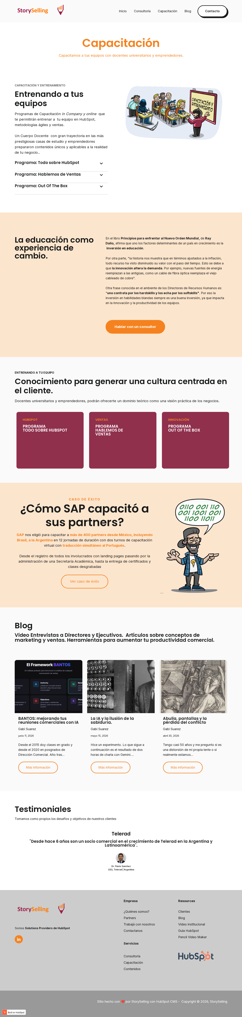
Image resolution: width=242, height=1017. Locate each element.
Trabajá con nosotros (139, 924)
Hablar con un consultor (135, 327)
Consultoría (142, 11)
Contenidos (132, 969)
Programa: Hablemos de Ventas (48, 174)
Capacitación (167, 11)
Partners (130, 918)
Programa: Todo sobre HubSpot (47, 162)
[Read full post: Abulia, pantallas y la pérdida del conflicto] (193, 686)
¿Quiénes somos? (136, 911)
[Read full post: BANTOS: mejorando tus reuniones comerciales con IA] (48, 686)
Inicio (123, 11)
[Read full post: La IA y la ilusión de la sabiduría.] (121, 686)
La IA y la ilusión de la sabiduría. (112, 720)
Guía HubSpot (188, 931)
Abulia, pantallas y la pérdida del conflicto (185, 720)
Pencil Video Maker (192, 937)
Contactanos (133, 931)
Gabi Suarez (27, 729)
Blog (187, 11)
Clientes (184, 911)
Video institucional (191, 924)
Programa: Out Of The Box (41, 186)
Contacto (212, 11)
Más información (38, 767)
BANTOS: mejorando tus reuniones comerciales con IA (48, 720)
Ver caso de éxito (84, 581)
